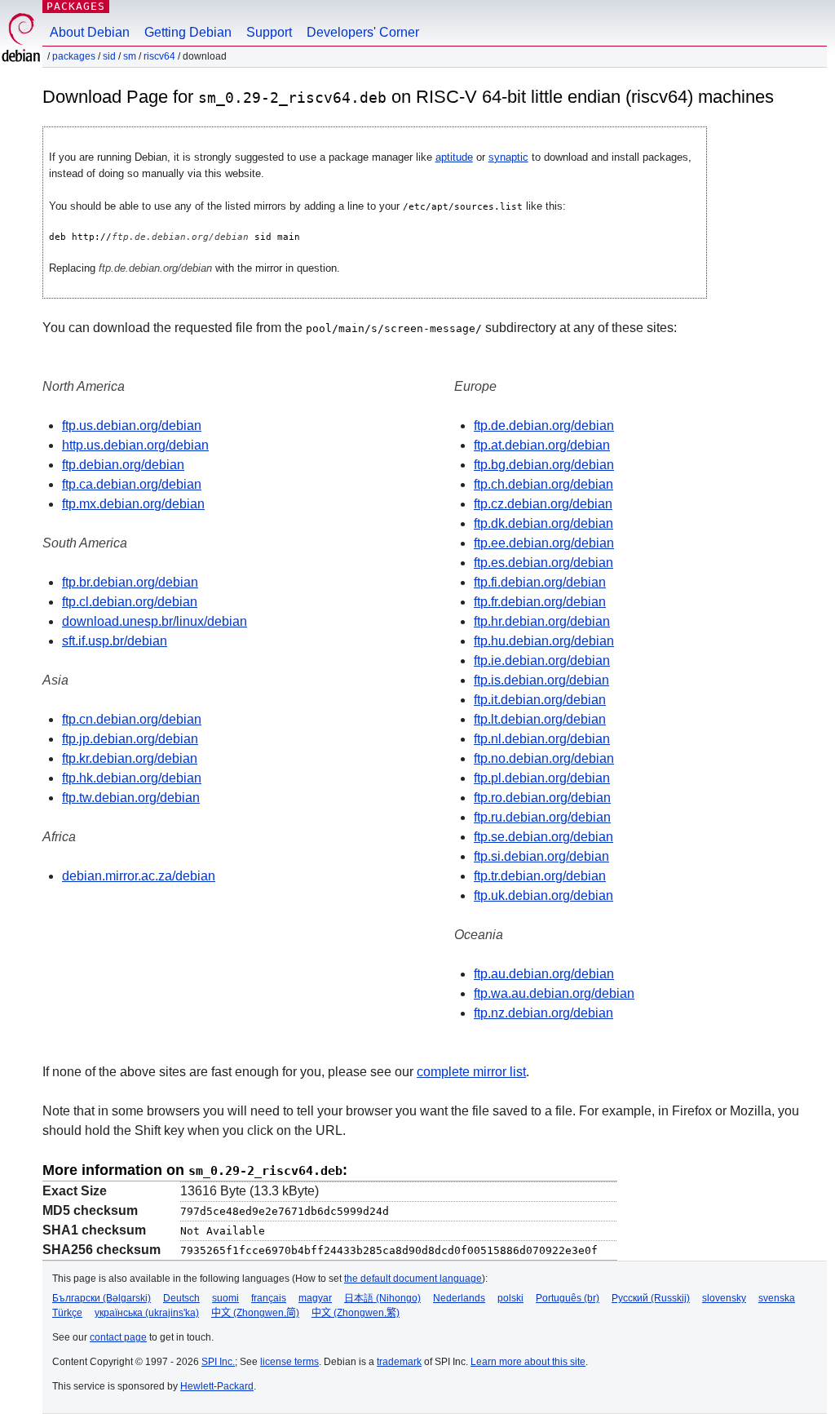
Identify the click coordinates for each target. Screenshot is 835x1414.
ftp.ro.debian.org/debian (542, 798)
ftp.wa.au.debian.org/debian (554, 993)
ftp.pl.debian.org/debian (542, 778)
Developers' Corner (363, 32)
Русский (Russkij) (651, 1298)
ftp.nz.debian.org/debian (543, 1013)
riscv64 (159, 56)
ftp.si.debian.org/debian (541, 856)
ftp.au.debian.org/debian (544, 974)
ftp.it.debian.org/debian (540, 700)
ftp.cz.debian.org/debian (543, 504)
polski (510, 1298)
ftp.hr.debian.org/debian (542, 621)
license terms (289, 1361)
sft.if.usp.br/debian (114, 641)
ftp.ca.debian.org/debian (131, 484)
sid (109, 56)
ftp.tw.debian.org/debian (131, 798)
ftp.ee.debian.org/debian (544, 543)
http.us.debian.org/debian (135, 445)
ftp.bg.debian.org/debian (544, 465)
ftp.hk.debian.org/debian (131, 778)
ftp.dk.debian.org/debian (543, 523)
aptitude (454, 157)
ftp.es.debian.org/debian (543, 563)
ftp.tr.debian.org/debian (540, 876)
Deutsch (181, 1298)
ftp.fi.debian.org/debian (540, 582)
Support (269, 32)
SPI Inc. (218, 1361)
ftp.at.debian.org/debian (542, 445)
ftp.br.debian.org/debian (130, 582)
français (268, 1298)
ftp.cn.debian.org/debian (131, 719)
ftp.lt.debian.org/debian (540, 719)
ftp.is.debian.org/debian (541, 680)
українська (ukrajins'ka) (147, 1313)
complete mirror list (471, 1072)
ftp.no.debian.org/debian (544, 758)
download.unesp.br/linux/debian (154, 621)
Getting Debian (188, 32)
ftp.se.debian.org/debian (543, 837)
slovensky (724, 1298)
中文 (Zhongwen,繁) (355, 1313)
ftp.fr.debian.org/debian (540, 602)
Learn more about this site (528, 1361)
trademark (399, 1361)
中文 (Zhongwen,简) (255, 1313)
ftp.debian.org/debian (123, 465)
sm (129, 56)
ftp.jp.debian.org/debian (130, 739)
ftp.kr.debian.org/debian (129, 758)
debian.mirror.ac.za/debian (138, 876)
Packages (75, 6)
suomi (225, 1298)
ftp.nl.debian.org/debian (542, 739)
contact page (118, 1337)
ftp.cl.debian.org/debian (129, 602)
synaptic (508, 157)
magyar (315, 1298)
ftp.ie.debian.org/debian (542, 660)
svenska (776, 1298)
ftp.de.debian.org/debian (544, 425)
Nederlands (459, 1298)
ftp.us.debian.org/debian (131, 425)
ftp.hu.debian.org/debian (544, 641)
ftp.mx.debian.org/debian (133, 504)
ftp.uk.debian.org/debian (543, 895)
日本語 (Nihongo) (382, 1298)
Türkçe (67, 1313)
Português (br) (567, 1298)
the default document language (413, 1278)
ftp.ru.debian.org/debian (542, 817)
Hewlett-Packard (217, 1386)
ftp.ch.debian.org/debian (543, 484)
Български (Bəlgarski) (101, 1298)
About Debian (90, 32)
